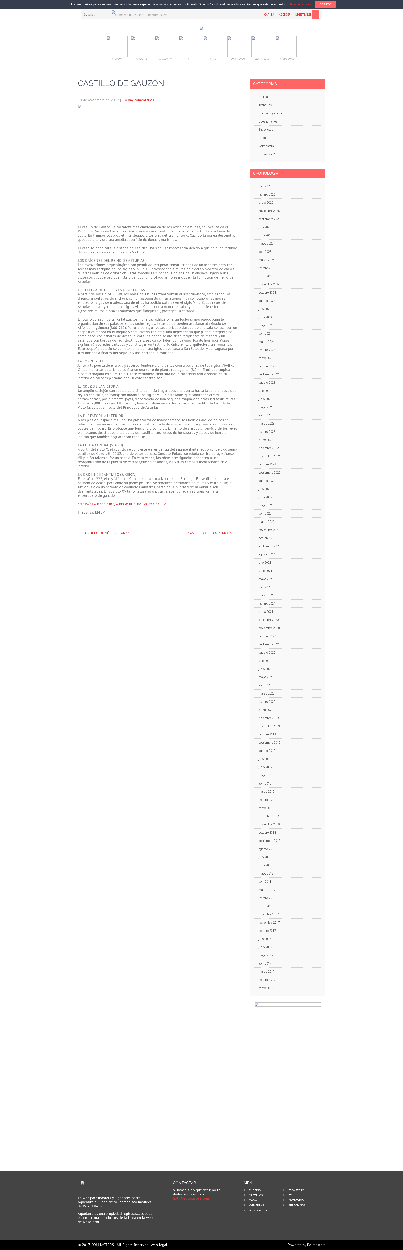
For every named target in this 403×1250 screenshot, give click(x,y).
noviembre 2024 (269, 284)
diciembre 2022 (268, 448)
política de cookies (298, 4)
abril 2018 (264, 881)
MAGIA (253, 1200)
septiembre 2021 (269, 546)
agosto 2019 (266, 750)
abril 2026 (264, 186)
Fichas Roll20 (267, 154)
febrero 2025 (266, 268)
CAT (266, 14)
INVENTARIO (296, 1200)
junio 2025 (265, 235)
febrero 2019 (266, 800)
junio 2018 (265, 865)
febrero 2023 (266, 431)
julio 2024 (264, 309)
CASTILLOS (256, 1195)
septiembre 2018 (269, 840)
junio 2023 (265, 399)
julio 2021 (264, 562)
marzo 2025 (266, 260)
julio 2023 (264, 390)
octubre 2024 (267, 292)
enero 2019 (265, 808)
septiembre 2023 (269, 374)
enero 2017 (265, 988)
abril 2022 (264, 513)
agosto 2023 (266, 382)
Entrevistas (265, 129)
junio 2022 (265, 497)
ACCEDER (284, 14)
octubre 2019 (267, 734)
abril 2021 (264, 587)
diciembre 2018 (268, 816)
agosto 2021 (266, 554)
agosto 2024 (266, 300)
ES (272, 14)
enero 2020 (265, 710)
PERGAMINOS (296, 1205)
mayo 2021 (265, 579)
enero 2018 (265, 906)
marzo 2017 (266, 971)
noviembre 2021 (269, 530)
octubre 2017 (267, 930)
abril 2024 (264, 333)
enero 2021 (265, 611)
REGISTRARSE (303, 14)
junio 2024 (265, 317)
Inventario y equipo (270, 113)
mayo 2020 (265, 677)
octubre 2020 (267, 636)
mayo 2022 (265, 505)
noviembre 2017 (269, 922)
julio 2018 (264, 857)
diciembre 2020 (268, 620)
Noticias (264, 97)
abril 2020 (264, 685)
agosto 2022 (266, 480)
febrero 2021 (266, 603)
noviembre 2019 (269, 726)
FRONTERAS (296, 1190)
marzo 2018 (266, 890)
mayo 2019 (265, 775)
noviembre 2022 (269, 456)
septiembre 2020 (269, 644)
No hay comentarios (138, 100)
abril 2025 (264, 251)
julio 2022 (264, 489)
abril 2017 (264, 963)
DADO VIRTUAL (258, 1210)
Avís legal (159, 1244)
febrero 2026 (266, 194)
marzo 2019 (266, 791)
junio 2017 (265, 947)
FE (290, 1195)
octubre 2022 (267, 464)
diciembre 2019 (268, 718)
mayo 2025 (265, 243)
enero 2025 (265, 276)
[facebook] (100, 14)
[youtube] (107, 14)
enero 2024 (265, 358)
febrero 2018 (266, 898)
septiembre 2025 (269, 219)
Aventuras (265, 105)
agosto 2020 (266, 652)
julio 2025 (264, 227)
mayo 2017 (265, 955)
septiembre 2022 (269, 472)
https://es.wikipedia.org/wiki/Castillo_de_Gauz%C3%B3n (122, 503)
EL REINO (255, 1190)
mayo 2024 (265, 325)
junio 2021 (265, 570)
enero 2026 (265, 202)
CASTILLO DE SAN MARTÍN (212, 533)
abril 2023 (264, 415)
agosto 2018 (266, 849)
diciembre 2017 (268, 914)
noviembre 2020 (269, 628)
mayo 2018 (265, 873)
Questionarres (267, 121)
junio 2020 (265, 669)
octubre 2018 (267, 832)
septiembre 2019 (269, 742)
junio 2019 (265, 767)
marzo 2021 (266, 595)
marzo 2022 (266, 521)
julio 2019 (264, 759)
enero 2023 (265, 440)
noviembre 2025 (269, 210)
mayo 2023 (265, 407)
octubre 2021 (267, 538)
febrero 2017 (266, 979)
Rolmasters (266, 146)
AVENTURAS (256, 1205)
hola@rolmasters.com (191, 1198)
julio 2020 (264, 660)
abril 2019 (264, 783)
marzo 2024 (266, 341)
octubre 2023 (267, 366)
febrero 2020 (266, 701)
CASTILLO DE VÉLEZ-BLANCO (104, 533)
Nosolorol (265, 137)
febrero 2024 (266, 350)
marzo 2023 (266, 423)
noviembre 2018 (269, 824)
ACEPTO (325, 4)
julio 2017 (264, 939)
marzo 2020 (266, 693)
